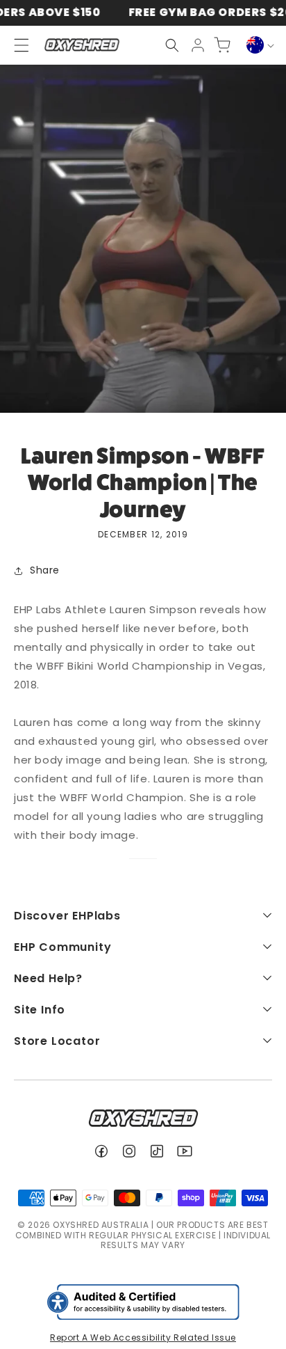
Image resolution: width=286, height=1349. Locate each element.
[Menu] (15, 45)
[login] (197, 45)
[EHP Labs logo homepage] (81, 45)
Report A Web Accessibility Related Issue (143, 1337)
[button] (172, 45)
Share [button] (45, 570)
